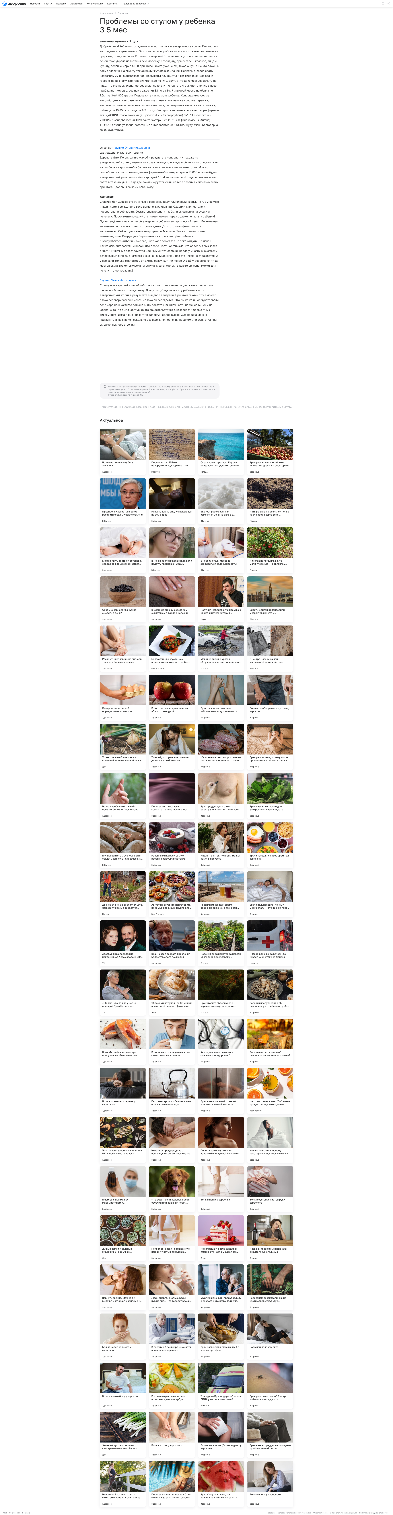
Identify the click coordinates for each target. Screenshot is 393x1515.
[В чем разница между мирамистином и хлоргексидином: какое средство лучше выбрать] (123, 1189)
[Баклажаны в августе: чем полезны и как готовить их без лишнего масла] (172, 649)
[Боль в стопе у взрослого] (172, 1435)
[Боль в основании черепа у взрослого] (123, 1091)
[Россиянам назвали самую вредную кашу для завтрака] (172, 845)
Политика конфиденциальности (373, 1513)
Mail (5, 1513)
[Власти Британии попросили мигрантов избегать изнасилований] (270, 599)
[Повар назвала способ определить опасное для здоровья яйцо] (123, 698)
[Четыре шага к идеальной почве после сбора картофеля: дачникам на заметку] (270, 501)
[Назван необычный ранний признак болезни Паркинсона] (123, 796)
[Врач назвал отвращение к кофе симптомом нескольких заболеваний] (172, 1042)
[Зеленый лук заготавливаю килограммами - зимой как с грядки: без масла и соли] (123, 1435)
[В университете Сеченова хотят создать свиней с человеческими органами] (123, 845)
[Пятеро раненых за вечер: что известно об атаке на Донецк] (270, 943)
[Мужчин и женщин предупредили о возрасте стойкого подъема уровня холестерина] (221, 1287)
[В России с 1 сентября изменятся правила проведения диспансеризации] (172, 1337)
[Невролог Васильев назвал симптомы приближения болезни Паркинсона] (123, 1484)
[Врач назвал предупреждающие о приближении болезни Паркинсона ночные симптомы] (270, 1435)
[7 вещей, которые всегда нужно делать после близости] (172, 747)
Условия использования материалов (294, 1513)
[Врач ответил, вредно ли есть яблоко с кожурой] (172, 698)
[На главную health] (16, 3)
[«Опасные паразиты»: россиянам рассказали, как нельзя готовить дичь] (221, 747)
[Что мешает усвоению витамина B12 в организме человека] (123, 1140)
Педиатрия (123, 13)
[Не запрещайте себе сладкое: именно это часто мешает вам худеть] (221, 1238)
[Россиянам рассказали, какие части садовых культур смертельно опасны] (270, 1287)
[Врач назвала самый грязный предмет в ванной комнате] (221, 1091)
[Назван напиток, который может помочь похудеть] (221, 845)
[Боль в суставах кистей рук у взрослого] (270, 1189)
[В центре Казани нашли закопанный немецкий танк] (270, 649)
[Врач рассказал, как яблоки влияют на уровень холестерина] (270, 452)
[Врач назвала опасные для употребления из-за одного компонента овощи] (270, 796)
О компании (14, 1513)
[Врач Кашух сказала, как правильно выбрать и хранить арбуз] (221, 1484)
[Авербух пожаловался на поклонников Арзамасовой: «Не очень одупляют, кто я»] (123, 943)
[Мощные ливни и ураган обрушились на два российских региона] (221, 649)
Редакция (271, 1513)
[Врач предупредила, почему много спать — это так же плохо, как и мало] (270, 894)
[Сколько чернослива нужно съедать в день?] (123, 599)
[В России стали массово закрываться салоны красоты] (221, 550)
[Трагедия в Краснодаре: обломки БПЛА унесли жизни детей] (221, 1386)
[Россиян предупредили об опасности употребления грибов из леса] (270, 993)
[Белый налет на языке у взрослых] (123, 1337)
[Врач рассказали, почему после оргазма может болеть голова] (270, 747)
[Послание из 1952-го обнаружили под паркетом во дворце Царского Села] (172, 452)
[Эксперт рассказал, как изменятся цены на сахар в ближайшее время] (221, 501)
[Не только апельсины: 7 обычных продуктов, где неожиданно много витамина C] (270, 1091)
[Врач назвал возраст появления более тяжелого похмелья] (172, 943)
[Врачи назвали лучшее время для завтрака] (270, 845)
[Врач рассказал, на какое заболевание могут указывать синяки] (221, 698)
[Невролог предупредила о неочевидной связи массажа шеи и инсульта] (172, 1140)
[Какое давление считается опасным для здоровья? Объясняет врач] (221, 1042)
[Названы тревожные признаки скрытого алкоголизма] (270, 1238)
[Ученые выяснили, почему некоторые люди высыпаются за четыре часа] (270, 1140)
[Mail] (4, 3)
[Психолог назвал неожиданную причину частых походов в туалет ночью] (172, 1238)
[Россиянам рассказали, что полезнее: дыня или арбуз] (172, 1386)
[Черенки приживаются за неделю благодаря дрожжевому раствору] (221, 943)
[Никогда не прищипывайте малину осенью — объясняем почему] (270, 550)
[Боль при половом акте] (270, 1337)
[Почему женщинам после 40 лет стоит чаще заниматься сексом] (172, 1484)
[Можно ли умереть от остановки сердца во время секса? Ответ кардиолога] (123, 550)
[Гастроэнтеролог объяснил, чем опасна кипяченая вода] (172, 1091)
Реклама (26, 1513)
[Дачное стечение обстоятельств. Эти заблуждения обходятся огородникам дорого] (123, 894)
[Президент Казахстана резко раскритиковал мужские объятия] (123, 501)
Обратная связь (320, 1513)
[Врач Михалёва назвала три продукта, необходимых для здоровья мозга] (123, 1042)
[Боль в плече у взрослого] (270, 1484)
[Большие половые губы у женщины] (123, 452)
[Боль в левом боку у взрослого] (123, 1386)
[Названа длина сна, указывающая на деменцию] (172, 501)
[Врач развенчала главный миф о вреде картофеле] (221, 1337)
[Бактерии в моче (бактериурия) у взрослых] (221, 1435)
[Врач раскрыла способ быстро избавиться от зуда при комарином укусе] (270, 1386)
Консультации (106, 13)
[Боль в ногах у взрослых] (221, 1189)
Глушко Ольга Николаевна (132, 147)
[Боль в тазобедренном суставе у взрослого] (270, 698)
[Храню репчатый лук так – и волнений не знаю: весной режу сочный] (123, 747)
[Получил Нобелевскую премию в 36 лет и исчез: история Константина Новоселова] (221, 599)
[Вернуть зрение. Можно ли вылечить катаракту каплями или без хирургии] (123, 1287)
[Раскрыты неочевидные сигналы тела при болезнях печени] (123, 649)
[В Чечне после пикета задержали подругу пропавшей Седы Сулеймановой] (172, 550)
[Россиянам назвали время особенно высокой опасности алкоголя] (221, 894)
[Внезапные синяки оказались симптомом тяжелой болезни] (172, 599)
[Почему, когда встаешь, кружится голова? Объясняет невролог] (172, 796)
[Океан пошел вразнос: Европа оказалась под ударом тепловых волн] (221, 452)
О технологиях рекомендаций (343, 1513)
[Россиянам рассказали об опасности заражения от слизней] (270, 1042)
